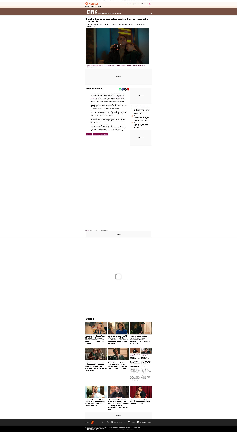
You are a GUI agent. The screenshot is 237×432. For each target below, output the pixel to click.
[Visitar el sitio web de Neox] (112, 422)
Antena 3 (87, 230)
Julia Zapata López (97, 88)
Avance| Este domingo (144, 355)
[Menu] (150, 7)
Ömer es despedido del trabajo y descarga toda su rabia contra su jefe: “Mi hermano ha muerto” (141, 118)
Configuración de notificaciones (127, 429)
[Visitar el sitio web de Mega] (120, 422)
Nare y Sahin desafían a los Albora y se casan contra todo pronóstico (140, 401)
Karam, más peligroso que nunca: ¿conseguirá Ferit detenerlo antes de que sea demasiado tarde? (146, 362)
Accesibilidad (137, 429)
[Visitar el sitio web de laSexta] (108, 422)
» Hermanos (96, 230)
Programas (93, 6)
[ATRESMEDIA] (89, 422)
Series (87, 6)
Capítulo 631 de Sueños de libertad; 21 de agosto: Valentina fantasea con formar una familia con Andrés (95, 339)
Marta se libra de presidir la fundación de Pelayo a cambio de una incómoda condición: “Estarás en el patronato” (118, 339)
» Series (91, 230)
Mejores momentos (103, 13)
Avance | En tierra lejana (135, 355)
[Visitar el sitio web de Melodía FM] (138, 422)
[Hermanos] (92, 14)
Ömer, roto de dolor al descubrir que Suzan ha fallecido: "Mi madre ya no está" (141, 125)
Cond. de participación (135, 427)
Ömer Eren (96, 134)
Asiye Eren (89, 134)
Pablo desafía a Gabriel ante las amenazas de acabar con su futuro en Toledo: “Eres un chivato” (118, 365)
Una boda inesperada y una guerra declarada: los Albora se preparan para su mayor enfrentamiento (135, 362)
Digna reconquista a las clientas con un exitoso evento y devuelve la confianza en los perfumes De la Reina (96, 366)
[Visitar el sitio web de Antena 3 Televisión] (103, 422)
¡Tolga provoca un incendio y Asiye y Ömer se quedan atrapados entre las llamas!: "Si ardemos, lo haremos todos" (116, 66)
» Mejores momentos (103, 230)
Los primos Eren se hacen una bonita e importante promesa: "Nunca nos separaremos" (141, 111)
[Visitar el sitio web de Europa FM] (133, 422)
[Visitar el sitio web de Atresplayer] (143, 422)
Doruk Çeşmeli (104, 134)
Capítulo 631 (88, 361)
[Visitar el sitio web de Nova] (116, 422)
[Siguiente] (151, 1)
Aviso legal (110, 427)
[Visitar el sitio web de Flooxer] (150, 422)
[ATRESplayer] (147, 4)
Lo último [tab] (144, 106)
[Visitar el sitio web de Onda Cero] (129, 422)
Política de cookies (126, 427)
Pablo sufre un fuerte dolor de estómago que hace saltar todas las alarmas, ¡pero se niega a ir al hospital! (140, 339)
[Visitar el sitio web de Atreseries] (125, 422)
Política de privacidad (117, 427)
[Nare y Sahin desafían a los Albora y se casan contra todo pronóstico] (141, 392)
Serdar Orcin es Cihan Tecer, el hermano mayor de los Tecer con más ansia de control (95, 402)
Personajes (113, 13)
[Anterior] (86, 1)
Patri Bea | (89, 88)
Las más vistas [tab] (136, 106)
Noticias (100, 6)
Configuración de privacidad (114, 429)
